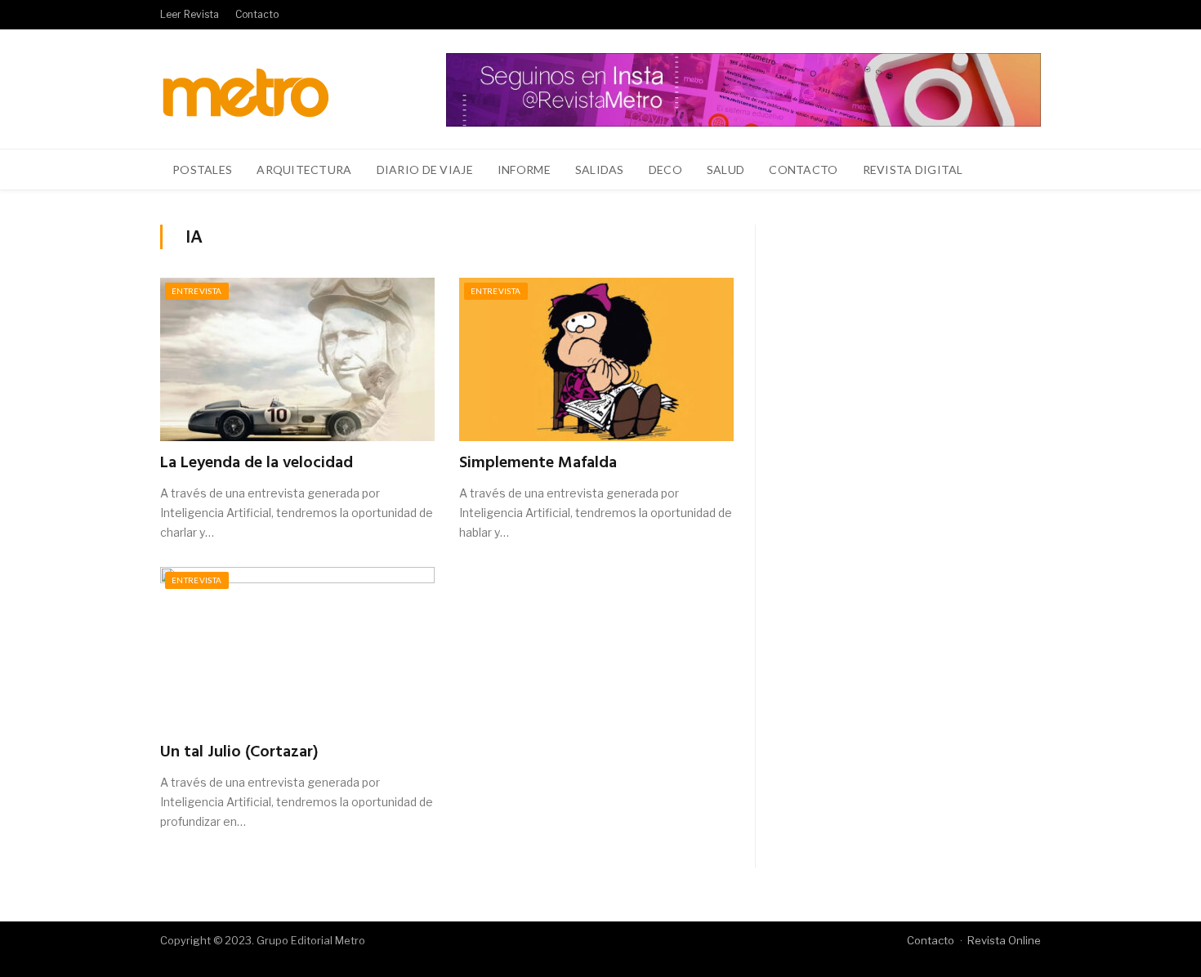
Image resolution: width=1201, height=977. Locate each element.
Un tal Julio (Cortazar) (239, 752)
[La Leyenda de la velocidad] (297, 359)
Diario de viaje (425, 169)
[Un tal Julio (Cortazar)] (297, 648)
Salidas (599, 169)
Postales (202, 169)
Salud (725, 169)
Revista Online (1004, 940)
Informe (524, 169)
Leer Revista (189, 14)
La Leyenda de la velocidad (256, 463)
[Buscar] (1019, 169)
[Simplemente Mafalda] (596, 359)
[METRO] (245, 88)
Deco (665, 169)
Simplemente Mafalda (538, 463)
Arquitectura (304, 169)
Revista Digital (913, 169)
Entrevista (197, 291)
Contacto (257, 14)
